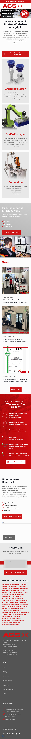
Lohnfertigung (18, 598)
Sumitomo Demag (20, 614)
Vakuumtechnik (6, 620)
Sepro (4, 614)
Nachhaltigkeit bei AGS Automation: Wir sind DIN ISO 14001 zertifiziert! (15, 381)
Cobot (20, 586)
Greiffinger (5, 594)
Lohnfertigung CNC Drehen (10, 600)
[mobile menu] (28, 5)
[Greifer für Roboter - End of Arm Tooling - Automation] (12, 5)
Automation (6, 17)
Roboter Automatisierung (14, 606)
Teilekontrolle (6, 616)
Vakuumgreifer (6, 618)
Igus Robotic (17, 596)
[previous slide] (2, 563)
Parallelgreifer (6, 604)
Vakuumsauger (15, 618)
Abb (3, 584)
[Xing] (16, 734)
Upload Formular (7, 680)
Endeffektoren (6, 590)
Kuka (12, 598)
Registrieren (21, 1)
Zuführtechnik (15, 624)
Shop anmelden (12, 1)
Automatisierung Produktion (18, 584)
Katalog (5, 672)
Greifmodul (12, 594)
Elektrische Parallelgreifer (20, 588)
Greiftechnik (20, 594)
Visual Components (18, 620)
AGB (4, 694)
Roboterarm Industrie (14, 610)
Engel (13, 590)
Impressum (6, 685)
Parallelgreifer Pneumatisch (19, 604)
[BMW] (15, 563)
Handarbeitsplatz (7, 596)
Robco (4, 606)
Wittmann (5, 622)
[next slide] (29, 563)
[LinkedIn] (7, 734)
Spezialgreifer (10, 614)
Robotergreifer (6, 612)
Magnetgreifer (14, 602)
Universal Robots (16, 616)
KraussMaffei (6, 598)
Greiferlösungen (6, 13)
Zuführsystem (6, 624)
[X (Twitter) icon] (20, 734)
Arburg (7, 584)
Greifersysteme (22, 592)
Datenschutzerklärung (9, 689)
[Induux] (23, 734)
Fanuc (17, 590)
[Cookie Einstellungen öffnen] (3, 737)
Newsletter (6, 676)
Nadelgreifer (23, 602)
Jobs (4, 667)
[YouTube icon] (13, 734)
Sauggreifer (15, 612)
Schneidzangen (24, 612)
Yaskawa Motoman (14, 622)
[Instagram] (10, 734)
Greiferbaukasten (7, 10)
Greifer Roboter (13, 592)
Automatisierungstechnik (9, 586)
